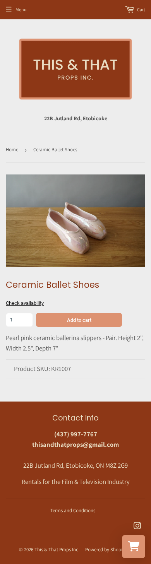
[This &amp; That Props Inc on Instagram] (137, 526)
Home (12, 149)
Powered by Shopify (105, 549)
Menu (20, 9)
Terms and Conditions (72, 510)
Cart (140, 9)
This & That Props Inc (56, 549)
